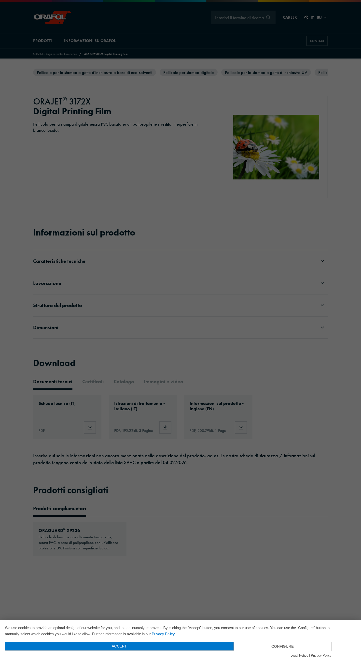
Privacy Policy (163, 634)
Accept (119, 646)
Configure (282, 646)
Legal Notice (299, 655)
